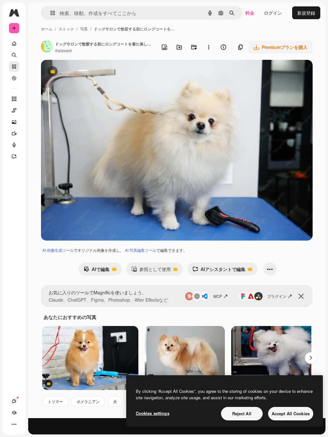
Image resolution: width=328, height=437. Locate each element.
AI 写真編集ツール (140, 250)
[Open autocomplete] (50, 13)
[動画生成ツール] (14, 133)
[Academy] (14, 413)
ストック (66, 28)
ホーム (47, 28)
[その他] (14, 424)
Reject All (241, 413)
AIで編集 (97, 270)
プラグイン (276, 296)
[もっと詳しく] (14, 78)
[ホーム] (14, 43)
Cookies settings (152, 413)
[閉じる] (301, 296)
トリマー (55, 401)
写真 (84, 28)
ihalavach (63, 50)
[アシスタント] (14, 156)
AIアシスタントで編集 (219, 270)
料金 (249, 13)
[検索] (14, 55)
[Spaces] (14, 110)
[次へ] (310, 358)
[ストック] (14, 66)
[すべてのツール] (14, 99)
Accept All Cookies (291, 413)
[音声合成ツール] (14, 145)
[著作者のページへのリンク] (47, 47)
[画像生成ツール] (14, 122)
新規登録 (306, 13)
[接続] (14, 401)
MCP (217, 296)
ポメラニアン (88, 401)
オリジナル (85, 72)
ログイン (273, 13)
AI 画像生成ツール (58, 250)
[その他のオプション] (208, 47)
